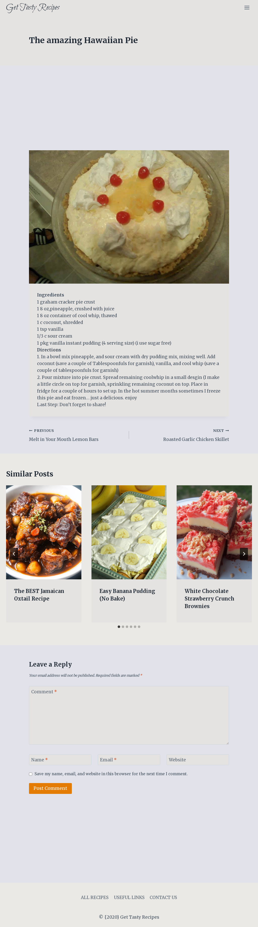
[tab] (119, 626)
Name (39, 760)
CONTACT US (163, 897)
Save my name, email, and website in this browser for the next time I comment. (111, 773)
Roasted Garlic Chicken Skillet (196, 435)
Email (108, 760)
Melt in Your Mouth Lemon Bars (64, 435)
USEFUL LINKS (129, 897)
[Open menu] (247, 7)
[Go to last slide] (14, 554)
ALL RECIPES (95, 897)
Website (177, 760)
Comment (44, 691)
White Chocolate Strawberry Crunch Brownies (209, 598)
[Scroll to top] (245, 919)
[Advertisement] (129, 113)
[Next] (244, 554)
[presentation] (43, 532)
